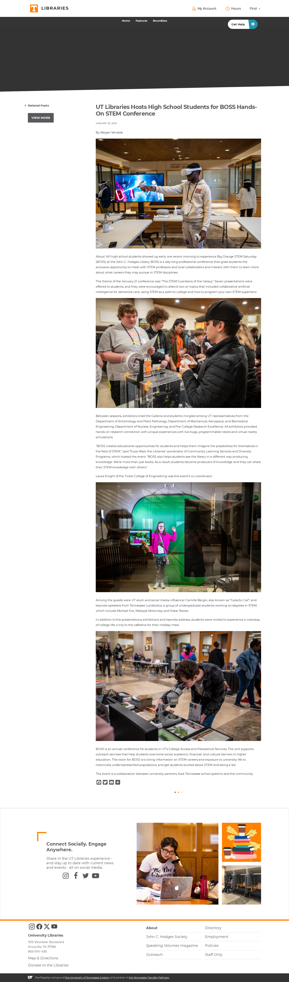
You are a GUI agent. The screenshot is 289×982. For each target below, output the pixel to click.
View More (40, 118)
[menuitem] (126, 20)
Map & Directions (43, 958)
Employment (216, 937)
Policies (212, 945)
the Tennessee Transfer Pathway (149, 977)
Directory (213, 928)
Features (141, 20)
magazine (172, 945)
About (151, 928)
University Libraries (45, 935)
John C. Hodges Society (166, 937)
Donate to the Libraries (48, 965)
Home (126, 20)
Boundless (160, 20)
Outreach (154, 955)
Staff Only (213, 955)
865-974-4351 (37, 951)
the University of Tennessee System (87, 977)
